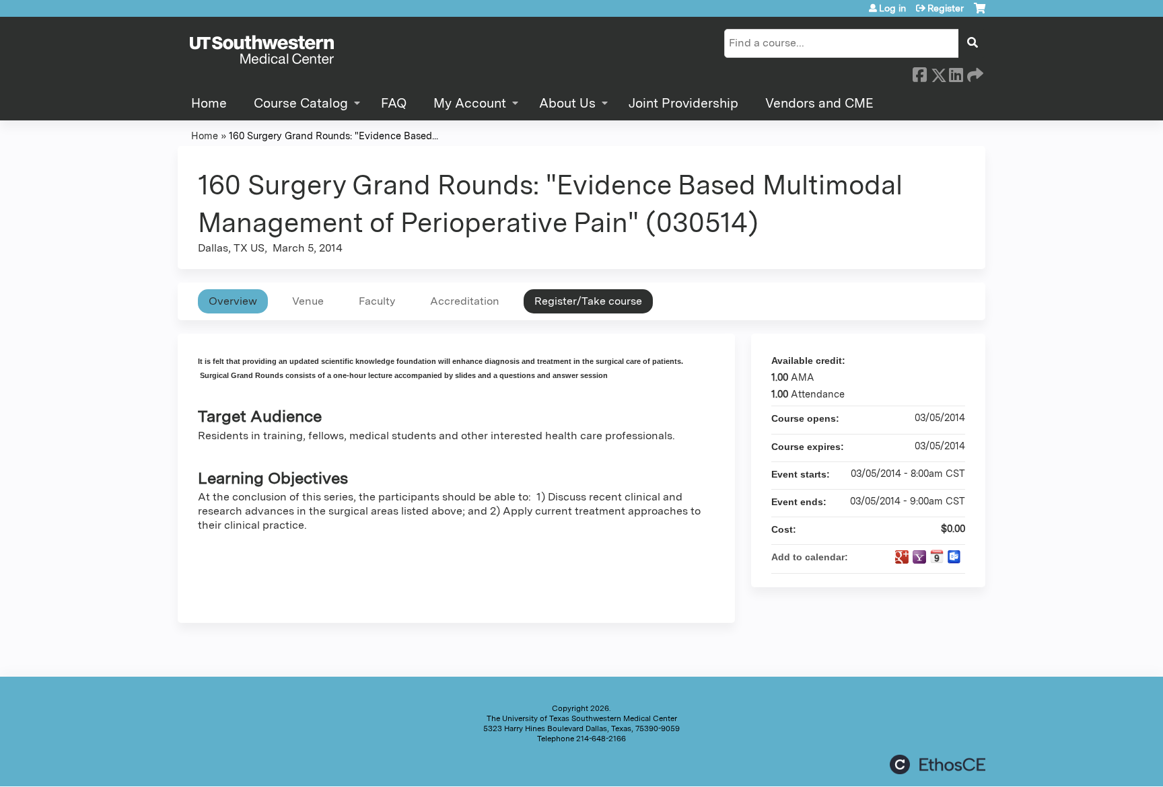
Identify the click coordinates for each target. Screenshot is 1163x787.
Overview (233, 301)
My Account (469, 103)
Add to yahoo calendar (919, 557)
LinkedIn (955, 73)
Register (945, 8)
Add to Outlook (954, 557)
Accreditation (464, 301)
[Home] (262, 50)
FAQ (394, 103)
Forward (974, 73)
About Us (567, 103)
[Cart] (979, 13)
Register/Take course (588, 301)
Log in (892, 8)
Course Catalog (301, 103)
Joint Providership (683, 103)
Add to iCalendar (937, 556)
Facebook (919, 73)
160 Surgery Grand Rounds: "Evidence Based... (333, 135)
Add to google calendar (902, 557)
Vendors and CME (819, 103)
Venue (308, 301)
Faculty (377, 301)
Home (209, 103)
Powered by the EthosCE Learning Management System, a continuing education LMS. (937, 764)
